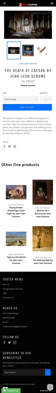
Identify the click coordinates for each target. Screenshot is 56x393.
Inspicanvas (14, 384)
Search (6, 284)
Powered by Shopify (27, 384)
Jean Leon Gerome (28, 63)
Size (4, 93)
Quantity (43, 93)
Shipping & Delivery (13, 289)
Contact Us (8, 297)
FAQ (4, 293)
